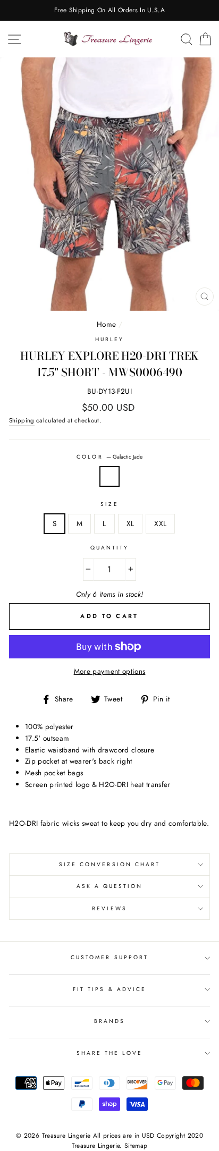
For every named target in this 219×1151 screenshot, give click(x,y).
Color (109, 457)
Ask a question (110, 886)
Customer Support (109, 957)
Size (109, 504)
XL (130, 523)
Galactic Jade (109, 476)
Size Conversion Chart (109, 864)
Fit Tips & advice (109, 989)
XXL (160, 523)
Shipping (22, 420)
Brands (109, 1021)
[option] (109, 10)
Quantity (109, 548)
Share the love (110, 1053)
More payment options (110, 671)
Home (106, 324)
